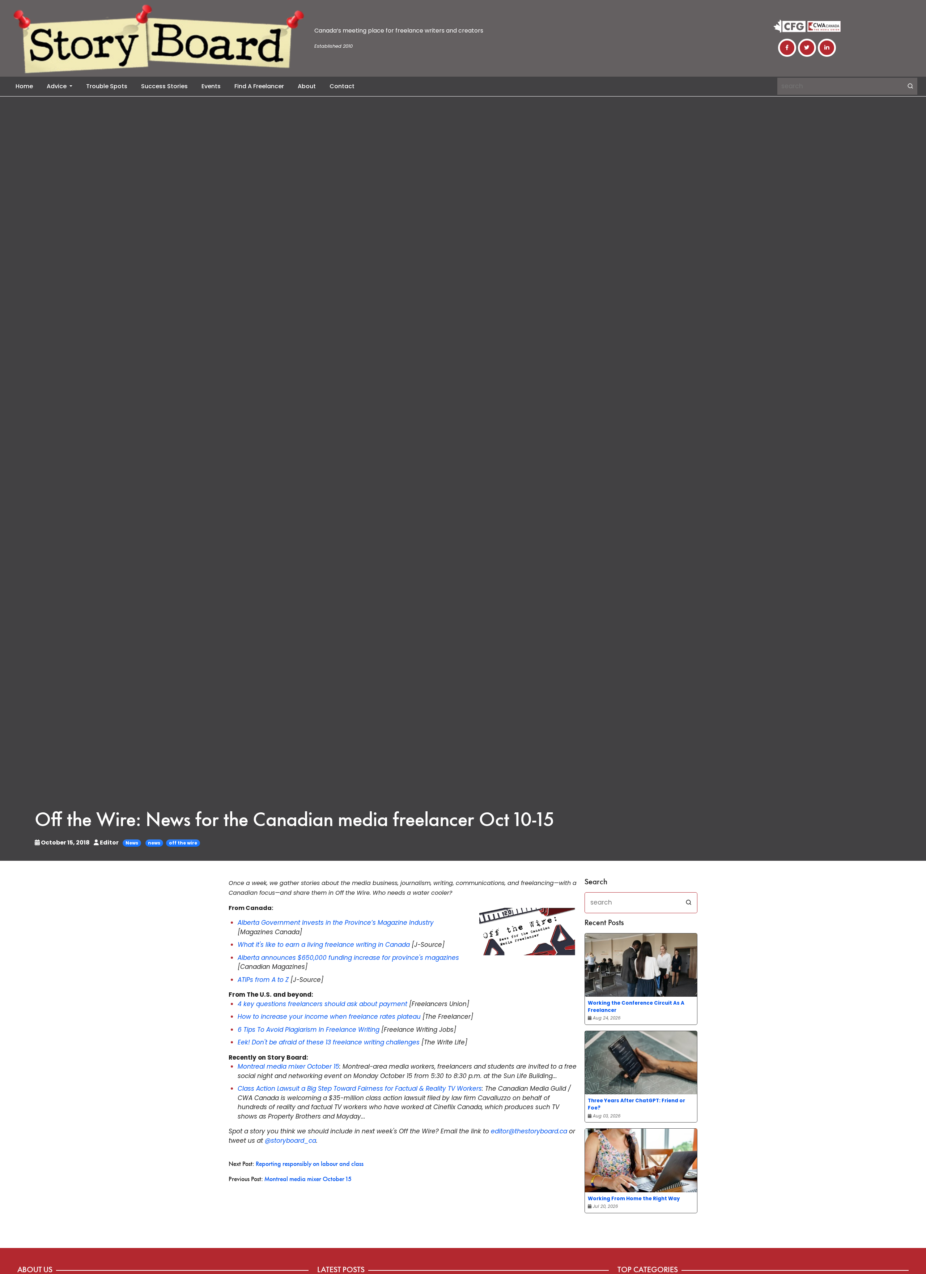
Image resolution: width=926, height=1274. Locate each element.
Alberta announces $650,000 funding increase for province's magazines (348, 957)
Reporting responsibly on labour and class (310, 1164)
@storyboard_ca (290, 1140)
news (154, 843)
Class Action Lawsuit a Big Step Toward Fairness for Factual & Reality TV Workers (360, 1088)
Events (211, 86)
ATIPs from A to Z (263, 979)
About (307, 86)
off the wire (183, 843)
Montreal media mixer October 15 (288, 1066)
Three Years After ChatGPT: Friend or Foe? (636, 1104)
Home (24, 86)
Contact (342, 86)
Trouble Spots (106, 86)
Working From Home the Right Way (634, 1198)
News (132, 843)
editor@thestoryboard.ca (529, 1131)
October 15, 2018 (65, 842)
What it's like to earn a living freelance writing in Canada (324, 944)
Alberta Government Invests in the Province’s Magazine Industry (336, 922)
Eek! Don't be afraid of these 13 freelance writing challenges (329, 1042)
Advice (57, 86)
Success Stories (164, 86)
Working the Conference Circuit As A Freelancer (636, 1007)
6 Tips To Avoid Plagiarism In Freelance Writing (308, 1029)
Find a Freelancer (259, 86)
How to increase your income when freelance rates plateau (329, 1016)
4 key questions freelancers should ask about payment (322, 1004)
